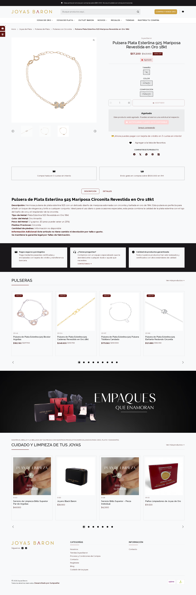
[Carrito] (183, 11)
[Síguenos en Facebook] (26, 548)
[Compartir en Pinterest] (152, 154)
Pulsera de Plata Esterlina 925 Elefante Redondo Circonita (160, 338)
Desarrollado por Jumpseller (46, 583)
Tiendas (130, 20)
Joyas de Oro (44, 20)
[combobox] (100, 11)
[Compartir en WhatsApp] (146, 154)
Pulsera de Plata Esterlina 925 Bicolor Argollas (31, 338)
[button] (79, 362)
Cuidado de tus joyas (79, 569)
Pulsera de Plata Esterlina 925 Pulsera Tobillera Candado (120, 338)
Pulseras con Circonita (62, 29)
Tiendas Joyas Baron (79, 553)
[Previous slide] (13, 131)
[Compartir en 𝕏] (140, 154)
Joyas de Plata (65, 20)
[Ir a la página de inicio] (31, 11)
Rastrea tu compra (148, 20)
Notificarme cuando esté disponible (148, 122)
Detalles (107, 191)
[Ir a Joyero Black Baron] (76, 476)
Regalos (115, 20)
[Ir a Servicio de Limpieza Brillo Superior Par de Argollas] (32, 476)
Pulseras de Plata (42, 29)
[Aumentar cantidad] (129, 103)
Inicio (13, 29)
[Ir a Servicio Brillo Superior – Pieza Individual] (120, 476)
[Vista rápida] (47, 314)
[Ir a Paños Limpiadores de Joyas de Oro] (164, 476)
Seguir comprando (146, 128)
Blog (72, 566)
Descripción (90, 191)
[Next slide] (95, 131)
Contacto (74, 559)
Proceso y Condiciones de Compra (85, 556)
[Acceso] (2, 34)
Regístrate (74, 563)
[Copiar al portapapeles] (159, 154)
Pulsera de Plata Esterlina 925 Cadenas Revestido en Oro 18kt (73, 338)
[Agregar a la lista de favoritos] (47, 307)
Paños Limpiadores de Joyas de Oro (163, 501)
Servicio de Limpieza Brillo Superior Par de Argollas (30, 502)
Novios (101, 20)
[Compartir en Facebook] (134, 154)
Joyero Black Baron (66, 501)
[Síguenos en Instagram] (22, 548)
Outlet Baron (86, 20)
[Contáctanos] (98, 257)
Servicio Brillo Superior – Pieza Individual (116, 502)
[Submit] (138, 11)
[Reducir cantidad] (111, 103)
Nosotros (74, 549)
